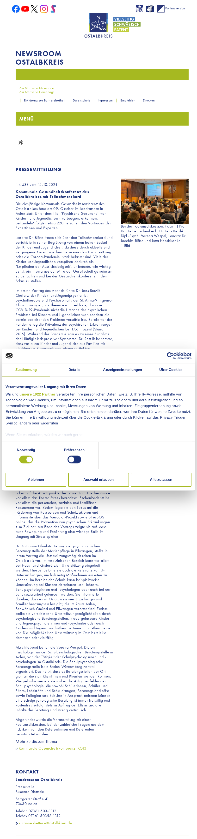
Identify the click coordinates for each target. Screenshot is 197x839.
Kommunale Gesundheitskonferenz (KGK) (52, 748)
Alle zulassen (161, 479)
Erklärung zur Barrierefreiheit (44, 100)
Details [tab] (74, 370)
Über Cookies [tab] (170, 370)
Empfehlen (127, 100)
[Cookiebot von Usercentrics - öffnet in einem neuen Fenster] (170, 355)
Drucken (149, 100)
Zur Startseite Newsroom (36, 88)
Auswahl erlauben (98, 479)
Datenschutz (81, 100)
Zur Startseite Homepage (36, 92)
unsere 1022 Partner (37, 394)
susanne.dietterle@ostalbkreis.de (45, 823)
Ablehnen (36, 479)
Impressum (105, 100)
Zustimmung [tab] (26, 370)
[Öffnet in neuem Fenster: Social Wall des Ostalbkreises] (53, 8)
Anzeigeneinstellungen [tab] (122, 370)
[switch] (74, 459)
